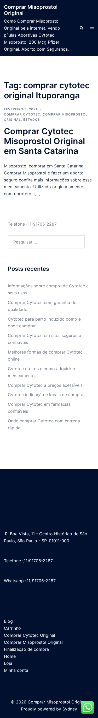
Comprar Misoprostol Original (33, 642)
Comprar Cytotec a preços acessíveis (45, 385)
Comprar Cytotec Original (29, 635)
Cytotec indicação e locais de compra (45, 394)
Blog (8, 621)
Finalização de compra (26, 649)
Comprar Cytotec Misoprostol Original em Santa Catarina (44, 141)
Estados (31, 119)
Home (10, 656)
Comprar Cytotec (22, 114)
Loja (8, 663)
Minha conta (16, 670)
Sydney (69, 709)
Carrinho (12, 628)
